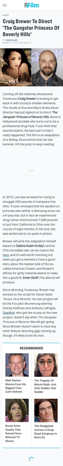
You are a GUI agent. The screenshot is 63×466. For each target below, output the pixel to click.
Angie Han (11, 40)
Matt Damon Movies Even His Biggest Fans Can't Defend (15, 386)
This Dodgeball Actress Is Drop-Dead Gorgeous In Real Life (45, 431)
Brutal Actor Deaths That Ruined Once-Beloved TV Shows (13, 433)
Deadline (9, 313)
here (6, 255)
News (6, 15)
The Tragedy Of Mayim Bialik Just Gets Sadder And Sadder (45, 386)
